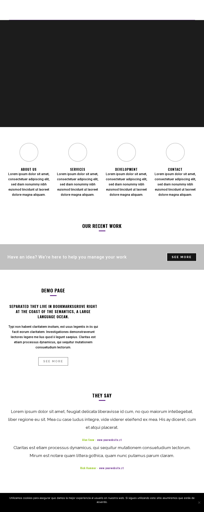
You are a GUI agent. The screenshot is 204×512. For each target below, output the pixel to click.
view (30, 284)
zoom (31, 272)
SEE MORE (182, 257)
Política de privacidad (106, 507)
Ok (89, 507)
